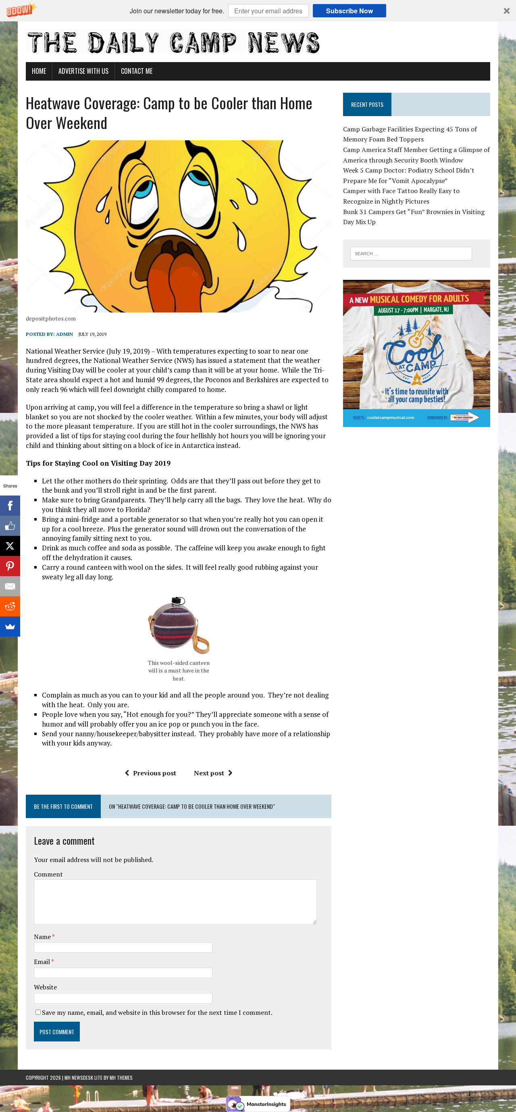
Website (45, 987)
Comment (48, 874)
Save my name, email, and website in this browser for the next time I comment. (157, 1012)
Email (42, 961)
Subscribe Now (349, 10)
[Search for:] (411, 252)
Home (39, 71)
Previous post (154, 772)
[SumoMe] (10, 626)
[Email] (10, 586)
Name (43, 936)
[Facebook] (10, 506)
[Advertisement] (416, 489)
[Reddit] (10, 606)
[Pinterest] (10, 566)
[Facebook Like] (10, 526)
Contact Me (136, 71)
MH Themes (121, 1077)
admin (64, 334)
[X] (10, 546)
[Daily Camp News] (258, 41)
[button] (258, 10)
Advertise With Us (83, 71)
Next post (209, 772)
